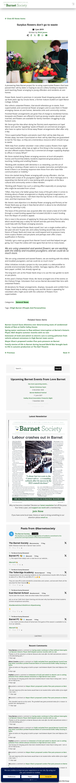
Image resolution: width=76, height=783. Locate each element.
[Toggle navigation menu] (73, 4)
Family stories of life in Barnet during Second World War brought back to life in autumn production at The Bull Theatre (36, 345)
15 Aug (36, 556)
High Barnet (16, 308)
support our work (39, 508)
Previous (11, 352)
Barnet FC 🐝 (16, 556)
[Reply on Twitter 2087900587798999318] (10, 585)
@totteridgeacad (40, 573)
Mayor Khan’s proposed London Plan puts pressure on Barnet (32, 341)
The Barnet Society (18, 543)
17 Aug (43, 543)
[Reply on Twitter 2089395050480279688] (10, 548)
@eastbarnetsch (34, 593)
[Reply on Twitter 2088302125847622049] (10, 630)
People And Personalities (34, 308)
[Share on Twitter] (35, 35)
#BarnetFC (12, 562)
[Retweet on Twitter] (9, 553)
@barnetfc (29, 556)
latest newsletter (47, 505)
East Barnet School (19, 593)
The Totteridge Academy (21, 572)
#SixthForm (26, 605)
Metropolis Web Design (62, 781)
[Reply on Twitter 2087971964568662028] (10, 611)
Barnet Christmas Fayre (38, 387)
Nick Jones (42, 32)
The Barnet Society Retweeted (20, 553)
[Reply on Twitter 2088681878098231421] (10, 564)
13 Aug (49, 573)
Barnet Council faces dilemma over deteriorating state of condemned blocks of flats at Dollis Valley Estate (36, 325)
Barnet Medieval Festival (38, 393)
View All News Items (16, 18)
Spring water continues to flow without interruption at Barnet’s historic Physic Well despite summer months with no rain (37, 331)
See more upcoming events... (38, 384)
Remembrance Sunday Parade (38, 404)
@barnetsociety (34, 543)
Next (65, 352)
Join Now (38, 511)
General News (22, 302)
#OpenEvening (36, 605)
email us (44, 517)
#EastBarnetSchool (15, 605)
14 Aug (36, 619)
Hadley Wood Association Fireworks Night (38, 398)
